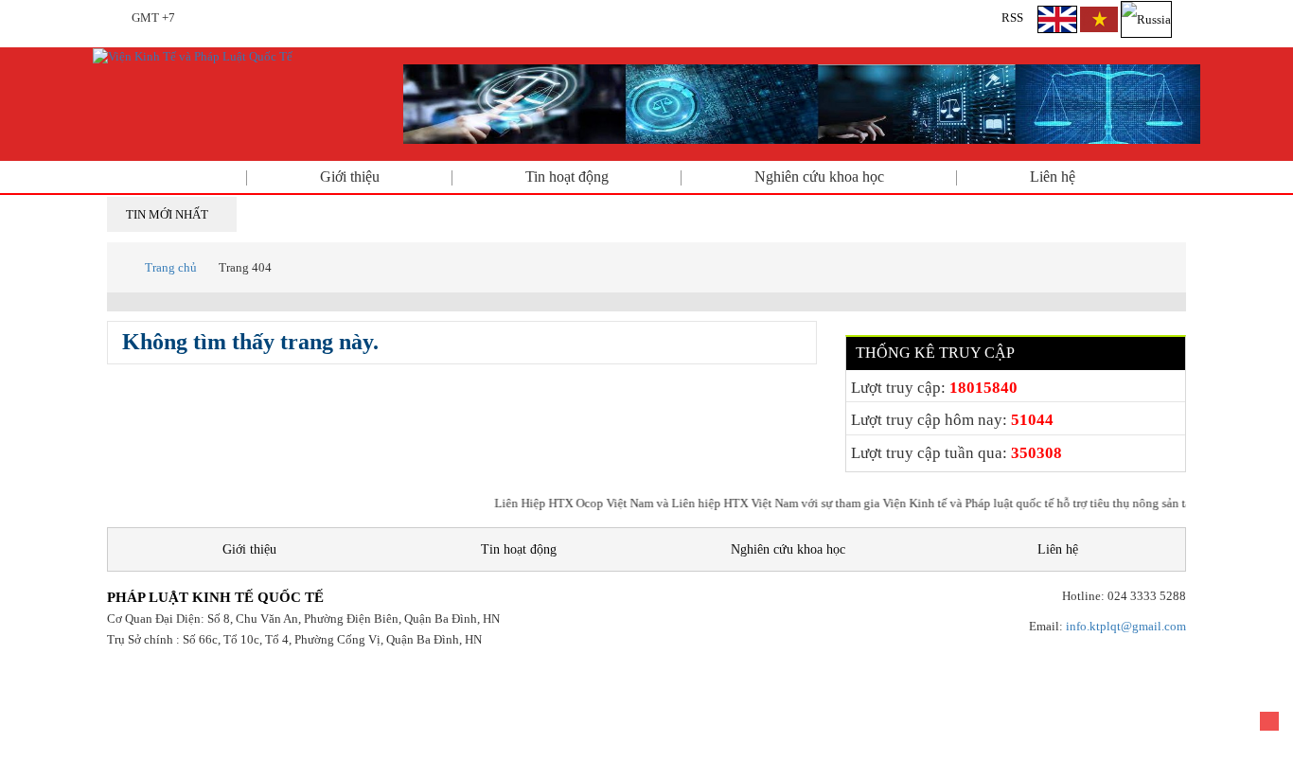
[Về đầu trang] (1269, 721)
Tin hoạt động (567, 176)
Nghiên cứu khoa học (819, 176)
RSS (1012, 17)
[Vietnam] (1099, 17)
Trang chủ (171, 267)
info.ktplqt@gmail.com (1126, 626)
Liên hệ (1052, 176)
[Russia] (1146, 17)
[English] (1058, 17)
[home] (192, 55)
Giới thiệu (350, 176)
